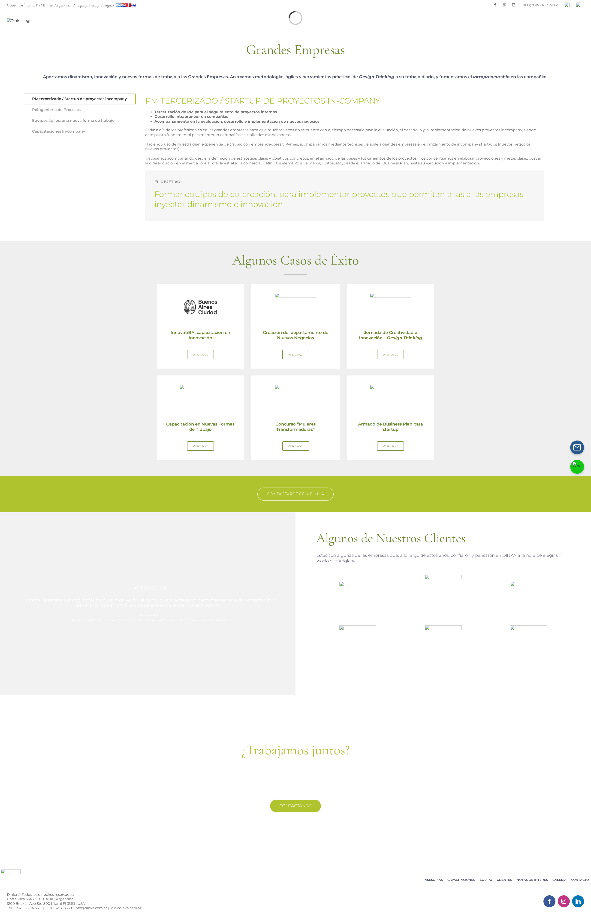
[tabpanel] (344, 157)
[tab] (80, 99)
